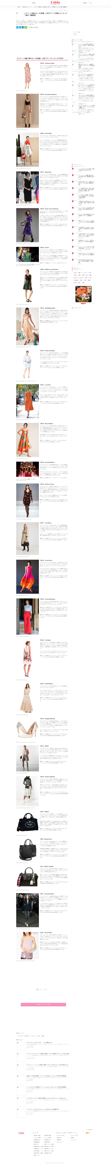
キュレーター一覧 (60, 1135)
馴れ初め (76, 280)
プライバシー (74, 1139)
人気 (39, 1035)
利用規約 (59, 1139)
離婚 (89, 280)
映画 (83, 275)
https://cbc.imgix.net (23, 679)
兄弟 (85, 280)
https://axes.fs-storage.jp (24, 890)
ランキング (21, 1035)
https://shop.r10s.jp (23, 90)
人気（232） (61, 10)
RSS (89, 1132)
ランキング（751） (54, 10)
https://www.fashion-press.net (25, 168)
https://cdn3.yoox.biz (23, 129)
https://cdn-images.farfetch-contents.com (27, 807)
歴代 (75, 282)
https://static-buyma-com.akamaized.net (27, 742)
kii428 (28, 1080)
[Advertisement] (30, 42)
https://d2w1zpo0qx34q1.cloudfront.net (27, 960)
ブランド (34, 1035)
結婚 (79, 272)
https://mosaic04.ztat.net (24, 556)
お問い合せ (59, 1137)
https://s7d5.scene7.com (24, 458)
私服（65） (66, 10)
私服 (43, 1035)
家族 (90, 275)
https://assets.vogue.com (24, 419)
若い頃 (76, 277)
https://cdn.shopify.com (23, 714)
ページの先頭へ (89, 1129)
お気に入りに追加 (34, 27)
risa (79, 72)
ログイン (90, 2)
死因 (81, 280)
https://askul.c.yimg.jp (23, 862)
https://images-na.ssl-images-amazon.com (27, 381)
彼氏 (79, 282)
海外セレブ (27, 1035)
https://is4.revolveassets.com (25, 346)
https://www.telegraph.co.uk (24, 636)
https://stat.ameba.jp (23, 772)
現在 (75, 272)
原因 (83, 282)
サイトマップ (59, 1142)
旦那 (86, 277)
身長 (75, 275)
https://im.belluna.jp (23, 835)
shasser (28, 1047)
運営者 (72, 1137)
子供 (90, 272)
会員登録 (85, 2)
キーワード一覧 (74, 1135)
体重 (79, 275)
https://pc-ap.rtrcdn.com (23, 304)
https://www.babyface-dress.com (25, 205)
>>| (46, 989)
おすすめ (81, 277)
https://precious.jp (22, 480)
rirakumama (29, 1058)
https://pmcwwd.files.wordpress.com (26, 265)
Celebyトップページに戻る (43, 1004)
